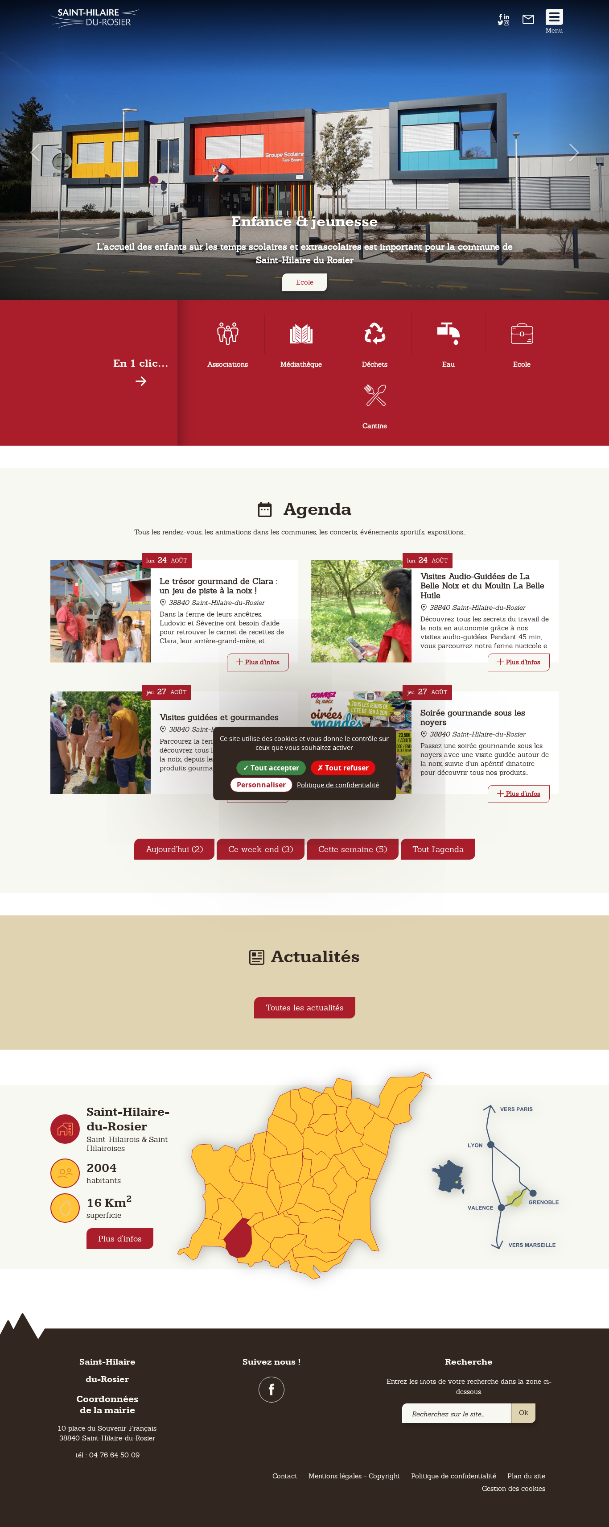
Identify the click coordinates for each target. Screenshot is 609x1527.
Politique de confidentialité (453, 1476)
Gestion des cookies (513, 1488)
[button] (30, 152)
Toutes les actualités (305, 1007)
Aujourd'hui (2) (174, 849)
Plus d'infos (120, 1238)
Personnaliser (261, 785)
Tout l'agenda (438, 849)
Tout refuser (346, 767)
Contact (284, 1476)
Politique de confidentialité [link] (338, 784)
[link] (528, 21)
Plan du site (526, 1476)
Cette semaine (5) (352, 849)
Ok (523, 1412)
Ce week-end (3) (260, 849)
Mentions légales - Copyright (354, 1476)
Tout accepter (274, 767)
